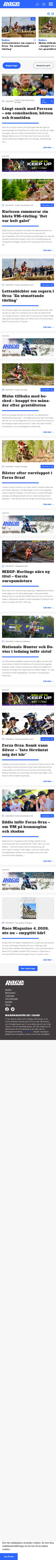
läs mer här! (28, 1032)
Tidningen (28, 923)
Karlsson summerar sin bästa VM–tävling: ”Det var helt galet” (25, 216)
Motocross (19, 641)
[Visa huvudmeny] (51, 4)
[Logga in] (38, 4)
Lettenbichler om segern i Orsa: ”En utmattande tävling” (19, 46)
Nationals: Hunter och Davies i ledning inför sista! (27, 649)
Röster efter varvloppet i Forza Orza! (27, 475)
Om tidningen (11, 998)
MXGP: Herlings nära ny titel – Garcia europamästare (26, 576)
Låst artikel (44, 101)
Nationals (26, 641)
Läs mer (48, 147)
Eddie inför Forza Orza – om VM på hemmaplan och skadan (26, 827)
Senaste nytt (43, 65)
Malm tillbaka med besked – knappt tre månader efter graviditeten (26, 401)
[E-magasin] (44, 4)
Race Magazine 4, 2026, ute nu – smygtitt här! (25, 930)
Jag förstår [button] (9, 1556)
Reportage (11, 65)
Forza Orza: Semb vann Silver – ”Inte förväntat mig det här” (25, 750)
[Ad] (28, 165)
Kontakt (8, 1001)
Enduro (17, 100)
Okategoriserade (21, 566)
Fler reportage (28, 968)
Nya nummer (19, 923)
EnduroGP (24, 100)
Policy (7, 1004)
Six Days (31, 100)
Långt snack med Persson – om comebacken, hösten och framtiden (27, 113)
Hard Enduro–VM (27, 205)
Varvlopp (17, 102)
